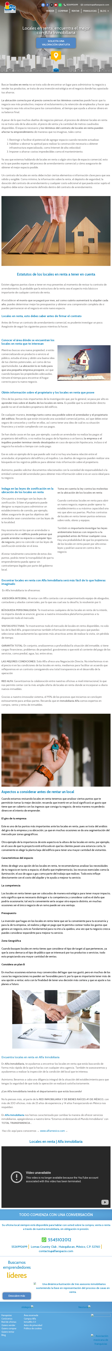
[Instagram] (51, 5)
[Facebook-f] (47, 5)
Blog (103, 11)
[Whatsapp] (60, 5)
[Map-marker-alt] (43, 5)
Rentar (75, 11)
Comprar (63, 11)
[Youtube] (56, 5)
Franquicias (90, 11)
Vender (50, 11)
